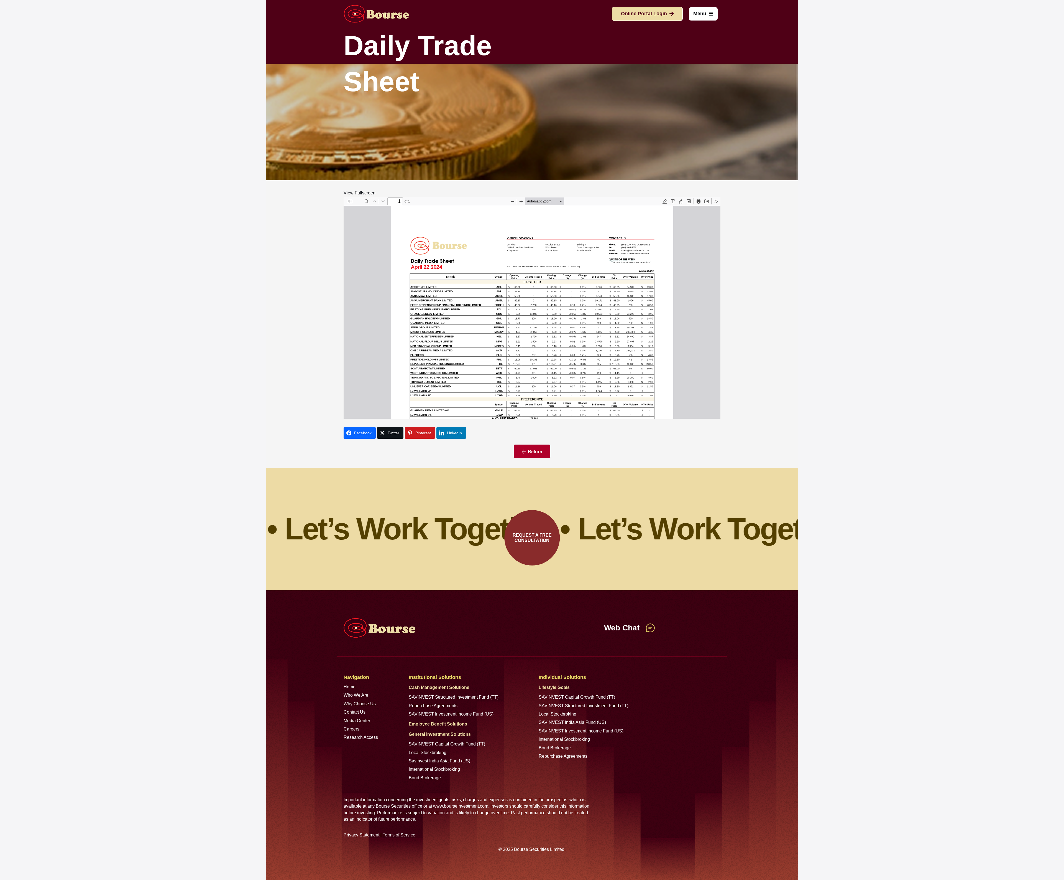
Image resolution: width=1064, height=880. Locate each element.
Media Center (357, 720)
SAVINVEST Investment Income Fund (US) (451, 714)
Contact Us (354, 712)
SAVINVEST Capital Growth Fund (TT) (447, 744)
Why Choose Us (360, 703)
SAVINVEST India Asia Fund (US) (572, 722)
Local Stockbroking (427, 752)
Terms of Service (399, 835)
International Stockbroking (434, 769)
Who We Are (356, 695)
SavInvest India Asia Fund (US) (439, 761)
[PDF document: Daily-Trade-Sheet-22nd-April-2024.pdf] (532, 308)
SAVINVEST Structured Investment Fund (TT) (453, 697)
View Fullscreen (359, 193)
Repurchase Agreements (433, 705)
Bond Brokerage (425, 777)
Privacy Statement (361, 835)
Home (349, 686)
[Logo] (376, 14)
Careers (351, 729)
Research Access (361, 737)
